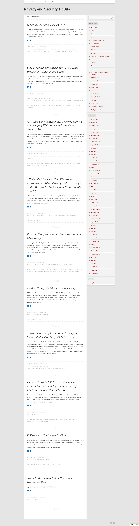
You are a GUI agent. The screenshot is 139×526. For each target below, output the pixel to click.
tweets (38, 319)
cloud (33, 51)
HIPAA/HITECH (96, 77)
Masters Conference (33, 220)
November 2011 (95, 212)
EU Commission (40, 163)
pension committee (56, 271)
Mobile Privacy (95, 87)
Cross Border (52, 100)
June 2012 (93, 190)
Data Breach (40, 51)
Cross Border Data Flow (49, 96)
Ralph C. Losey (72, 501)
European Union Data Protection (66, 49)
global (48, 464)
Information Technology (50, 53)
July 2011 (93, 225)
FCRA (92, 59)
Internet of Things (60, 215)
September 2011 (95, 219)
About (26, 1)
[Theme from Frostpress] (114, 523)
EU (61, 269)
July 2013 (93, 148)
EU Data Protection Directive (55, 105)
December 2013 (95, 132)
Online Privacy (72, 215)
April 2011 (94, 235)
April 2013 (94, 158)
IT (60, 53)
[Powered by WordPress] (111, 523)
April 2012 (94, 196)
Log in (92, 283)
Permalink (43, 46)
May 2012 (93, 193)
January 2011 (94, 244)
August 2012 (94, 183)
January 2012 (94, 206)
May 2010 (93, 264)
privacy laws (50, 165)
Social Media (94, 103)
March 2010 (94, 270)
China (33, 462)
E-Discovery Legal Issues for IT (46, 25)
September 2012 (95, 180)
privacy (78, 317)
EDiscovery (54, 1)
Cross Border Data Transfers (65, 267)
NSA (92, 90)
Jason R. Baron (62, 501)
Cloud (34, 49)
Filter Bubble (94, 63)
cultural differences (69, 462)
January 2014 (94, 129)
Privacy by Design (96, 97)
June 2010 (93, 260)
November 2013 (95, 135)
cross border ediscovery (46, 103)
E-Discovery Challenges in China (47, 435)
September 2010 (95, 254)
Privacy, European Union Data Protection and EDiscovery (55, 236)
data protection (60, 103)
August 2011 (94, 222)
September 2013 (95, 142)
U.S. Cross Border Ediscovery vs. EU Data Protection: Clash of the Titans (52, 69)
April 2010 (94, 267)
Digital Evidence (95, 47)
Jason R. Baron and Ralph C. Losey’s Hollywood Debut (49, 480)
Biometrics (94, 27)
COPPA (93, 37)
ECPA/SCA (94, 50)
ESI (74, 218)
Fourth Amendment (96, 66)
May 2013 (93, 154)
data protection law (74, 103)
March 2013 (94, 161)
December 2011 (95, 209)
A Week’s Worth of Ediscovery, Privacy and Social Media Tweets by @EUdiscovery (53, 335)
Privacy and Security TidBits (47, 9)
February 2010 (95, 273)
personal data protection (66, 317)
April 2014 (94, 122)
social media (76, 271)
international (40, 165)
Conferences (36, 96)
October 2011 (94, 215)
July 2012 (93, 186)
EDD (63, 51)
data (32, 501)
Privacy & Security (46, 1)
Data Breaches (41, 49)
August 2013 (94, 145)
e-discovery (57, 51)
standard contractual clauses (37, 274)
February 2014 (95, 125)
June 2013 (93, 151)
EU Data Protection (35, 1)
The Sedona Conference (43, 98)
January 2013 (94, 167)
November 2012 (95, 174)
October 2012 (94, 177)
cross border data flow (66, 100)
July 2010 (93, 257)
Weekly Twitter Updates (40, 314)
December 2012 (95, 170)
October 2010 (94, 251)
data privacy (48, 51)
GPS (76, 218)
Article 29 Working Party (39, 100)
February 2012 (95, 203)
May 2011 (93, 231)
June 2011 (93, 228)
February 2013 (95, 164)
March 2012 (94, 199)
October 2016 (94, 119)
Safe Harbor (67, 271)
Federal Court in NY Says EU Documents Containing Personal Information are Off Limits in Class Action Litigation (52, 386)
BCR (49, 267)
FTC (92, 69)
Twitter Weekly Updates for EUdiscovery (51, 288)
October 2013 (94, 138)
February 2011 (95, 241)
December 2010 (95, 247)
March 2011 (94, 238)
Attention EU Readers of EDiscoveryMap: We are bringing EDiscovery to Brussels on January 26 (54, 125)
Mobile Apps (94, 84)
